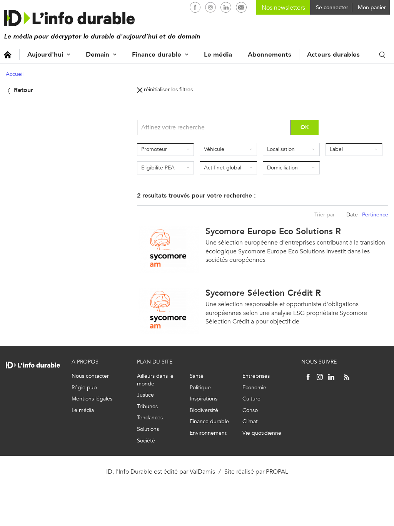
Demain (97, 54)
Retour (22, 90)
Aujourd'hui (45, 54)
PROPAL (277, 471)
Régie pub (84, 387)
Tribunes (147, 406)
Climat (250, 421)
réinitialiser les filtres (167, 89)
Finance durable (156, 54)
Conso (250, 410)
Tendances (150, 417)
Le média (218, 54)
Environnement (208, 433)
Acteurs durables (333, 54)
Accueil (8, 54)
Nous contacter (90, 376)
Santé (197, 376)
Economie (254, 387)
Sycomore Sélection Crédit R (263, 292)
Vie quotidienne (261, 433)
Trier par (324, 214)
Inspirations (203, 398)
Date (352, 214)
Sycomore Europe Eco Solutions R (273, 231)
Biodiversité (204, 410)
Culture (251, 398)
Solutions (148, 429)
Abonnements (269, 54)
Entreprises (256, 376)
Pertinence (375, 214)
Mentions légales (92, 398)
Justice (145, 395)
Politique (200, 387)
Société (146, 440)
